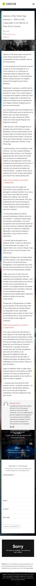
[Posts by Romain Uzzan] (4, 34)
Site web (6, 517)
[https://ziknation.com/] (13, 427)
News (7, 37)
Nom (5, 501)
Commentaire (8, 475)
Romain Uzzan (11, 34)
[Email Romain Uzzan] (11, 427)
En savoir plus (28, 568)
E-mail (6, 509)
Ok (18, 582)
